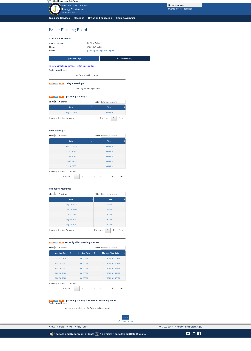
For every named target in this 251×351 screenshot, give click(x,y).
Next (121, 118)
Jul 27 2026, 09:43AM (111, 263)
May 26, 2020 (71, 220)
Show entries (58, 101)
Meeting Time (84, 253)
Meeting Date (61, 253)
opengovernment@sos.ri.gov (188, 327)
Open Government (126, 18)
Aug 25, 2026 (71, 112)
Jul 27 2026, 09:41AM (111, 273)
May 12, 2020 (71, 224)
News (69, 327)
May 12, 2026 (71, 205)
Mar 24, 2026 (60, 278)
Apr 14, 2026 (60, 268)
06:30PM (84, 273)
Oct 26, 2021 (71, 215)
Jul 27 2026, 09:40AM (111, 278)
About (52, 327)
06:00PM (84, 258)
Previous (104, 118)
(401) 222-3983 (165, 327)
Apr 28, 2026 (60, 263)
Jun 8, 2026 (71, 166)
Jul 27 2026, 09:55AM (111, 258)
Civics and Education (100, 18)
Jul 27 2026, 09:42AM (111, 268)
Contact (60, 327)
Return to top (126, 321)
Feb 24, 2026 (60, 273)
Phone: (52, 47)
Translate (187, 9)
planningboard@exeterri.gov (100, 50)
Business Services (59, 18)
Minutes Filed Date (110, 253)
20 (113, 176)
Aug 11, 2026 (71, 146)
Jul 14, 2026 (71, 156)
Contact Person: (56, 43)
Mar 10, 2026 (71, 210)
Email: (52, 50)
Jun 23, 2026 (71, 161)
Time (109, 107)
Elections (79, 18)
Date (71, 107)
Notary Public (81, 327)
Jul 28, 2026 (71, 151)
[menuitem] (59, 18)
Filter (97, 101)
